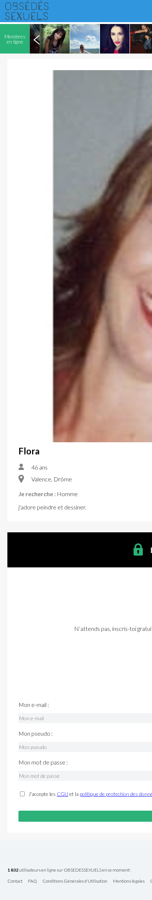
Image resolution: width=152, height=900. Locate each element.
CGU (62, 794)
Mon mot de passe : (43, 762)
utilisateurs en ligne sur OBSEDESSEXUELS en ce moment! (68, 870)
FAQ (32, 881)
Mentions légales (129, 881)
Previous (37, 39)
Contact (15, 881)
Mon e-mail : (33, 705)
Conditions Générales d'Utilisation (74, 881)
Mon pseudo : (35, 733)
